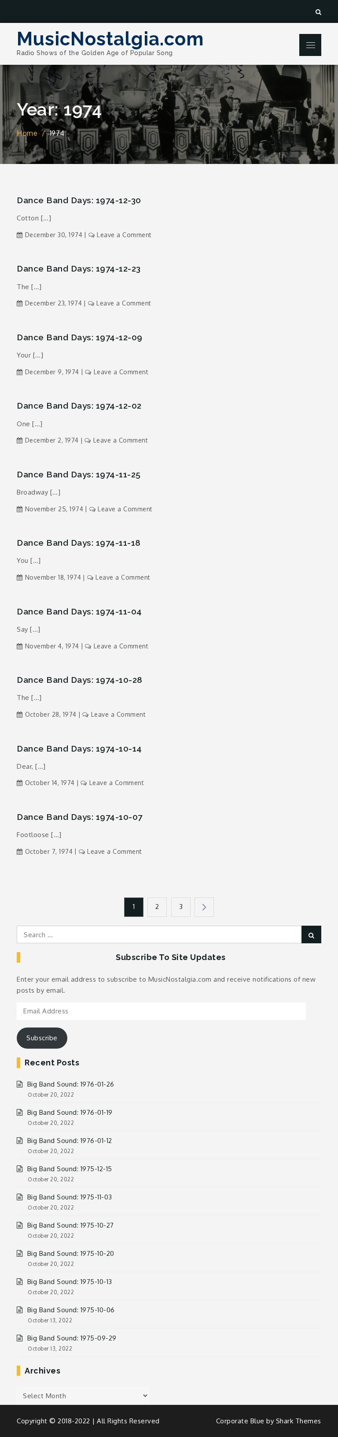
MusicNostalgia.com (110, 39)
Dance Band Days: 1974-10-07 (80, 817)
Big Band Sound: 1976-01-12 (69, 1140)
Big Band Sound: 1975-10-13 (69, 1281)
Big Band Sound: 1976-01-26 (70, 1084)
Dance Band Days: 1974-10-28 (80, 680)
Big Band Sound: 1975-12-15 (69, 1169)
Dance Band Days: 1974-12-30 (79, 200)
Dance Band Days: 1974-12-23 (79, 268)
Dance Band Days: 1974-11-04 (79, 611)
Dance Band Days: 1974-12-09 (80, 337)
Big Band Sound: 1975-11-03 (69, 1197)
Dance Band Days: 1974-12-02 (79, 405)
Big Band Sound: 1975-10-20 (70, 1253)
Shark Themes (298, 1421)
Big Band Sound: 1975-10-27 (70, 1225)
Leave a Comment (124, 234)
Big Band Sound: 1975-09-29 (72, 1338)
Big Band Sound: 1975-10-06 (71, 1310)
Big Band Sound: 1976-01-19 (70, 1112)
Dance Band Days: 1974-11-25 (79, 474)
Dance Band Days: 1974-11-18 (79, 542)
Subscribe (42, 1038)
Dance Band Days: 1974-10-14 (79, 748)
